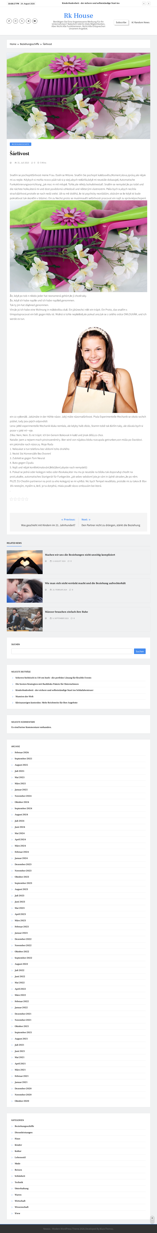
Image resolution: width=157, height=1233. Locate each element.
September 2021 (23, 1032)
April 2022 (20, 988)
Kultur (18, 1151)
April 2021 (20, 1063)
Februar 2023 (22, 926)
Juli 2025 (19, 771)
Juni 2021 (20, 1051)
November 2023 (23, 870)
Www (17, 1213)
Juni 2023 (20, 901)
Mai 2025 (20, 777)
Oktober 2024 (22, 802)
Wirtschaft (20, 1200)
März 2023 (20, 920)
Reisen (18, 1169)
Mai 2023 (20, 908)
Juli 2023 (19, 895)
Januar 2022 (21, 1007)
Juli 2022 (19, 970)
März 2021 (20, 1069)
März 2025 (20, 783)
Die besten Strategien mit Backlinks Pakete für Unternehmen (47, 684)
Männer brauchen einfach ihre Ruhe (66, 612)
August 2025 (21, 764)
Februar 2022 (22, 1001)
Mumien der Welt (110, 3)
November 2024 (23, 796)
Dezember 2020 (23, 1088)
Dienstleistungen (24, 1132)
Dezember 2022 (23, 939)
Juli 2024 (19, 820)
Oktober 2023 (22, 876)
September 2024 (23, 808)
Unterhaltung (22, 1188)
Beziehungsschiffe (20, 144)
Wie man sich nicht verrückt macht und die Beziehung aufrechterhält (85, 583)
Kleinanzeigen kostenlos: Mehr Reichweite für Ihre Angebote (46, 702)
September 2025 (23, 758)
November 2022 (23, 945)
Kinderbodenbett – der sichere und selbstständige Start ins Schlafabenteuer (54, 690)
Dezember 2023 (23, 864)
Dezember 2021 (23, 1013)
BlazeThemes (106, 1228)
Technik (19, 1182)
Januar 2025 (21, 789)
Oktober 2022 (22, 951)
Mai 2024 (20, 833)
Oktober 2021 (22, 1026)
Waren (18, 1194)
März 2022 (20, 995)
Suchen (15, 644)
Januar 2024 (21, 858)
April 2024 (20, 839)
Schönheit (20, 1176)
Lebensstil (20, 1157)
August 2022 (21, 964)
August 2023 (21, 889)
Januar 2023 (21, 933)
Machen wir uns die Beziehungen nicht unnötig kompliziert (80, 555)
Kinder (18, 1145)
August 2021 (21, 1038)
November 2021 (23, 1020)
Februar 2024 (22, 851)
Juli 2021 (19, 1044)
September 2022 (23, 957)
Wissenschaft (22, 1207)
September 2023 (23, 883)
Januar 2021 (21, 1082)
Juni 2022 (20, 976)
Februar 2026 (22, 752)
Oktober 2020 (22, 1101)
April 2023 (20, 914)
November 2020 (23, 1094)
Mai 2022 (20, 982)
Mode (17, 1163)
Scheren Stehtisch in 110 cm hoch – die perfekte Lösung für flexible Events (53, 677)
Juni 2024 (20, 827)
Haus (17, 1138)
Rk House (78, 15)
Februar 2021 (22, 1076)
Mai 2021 (19, 1057)
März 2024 (20, 845)
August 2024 (21, 814)
